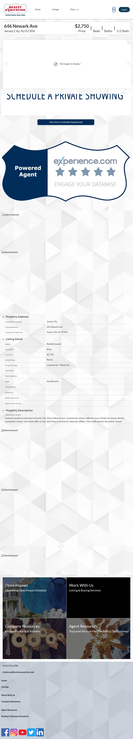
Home (38, 9)
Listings (55, 9)
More (72, 9)
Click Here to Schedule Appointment (66, 122)
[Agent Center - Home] (15, 10)
